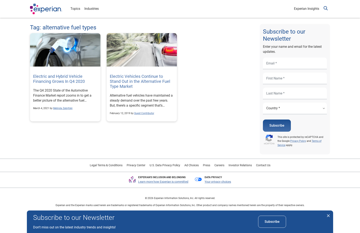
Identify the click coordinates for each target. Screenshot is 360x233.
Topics (75, 9)
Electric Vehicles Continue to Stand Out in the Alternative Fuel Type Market (140, 81)
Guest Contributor (144, 113)
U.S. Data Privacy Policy (165, 165)
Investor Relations (240, 165)
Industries (91, 9)
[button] (325, 9)
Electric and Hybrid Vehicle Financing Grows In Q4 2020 (59, 79)
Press (206, 165)
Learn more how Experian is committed (163, 181)
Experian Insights (306, 9)
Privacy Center (136, 165)
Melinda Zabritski (62, 108)
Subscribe (276, 125)
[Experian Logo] (46, 9)
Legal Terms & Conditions (106, 165)
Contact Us (263, 165)
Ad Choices (191, 165)
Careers (219, 165)
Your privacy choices (218, 181)
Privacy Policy (298, 141)
